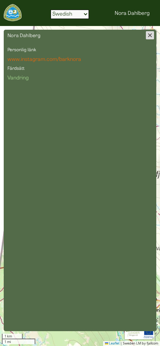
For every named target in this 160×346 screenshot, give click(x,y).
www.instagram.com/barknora (44, 59)
